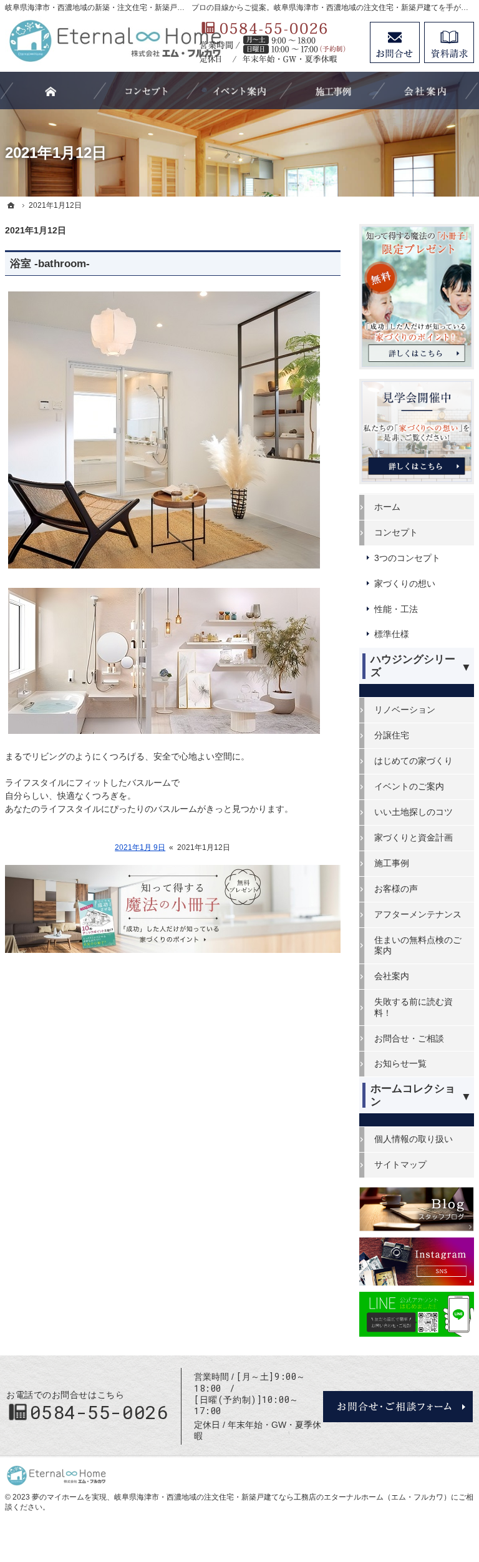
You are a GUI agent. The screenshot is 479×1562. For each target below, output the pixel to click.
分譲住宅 (391, 735)
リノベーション (404, 710)
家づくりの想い (404, 583)
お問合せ (395, 42)
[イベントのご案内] (239, 90)
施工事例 (391, 863)
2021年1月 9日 (140, 847)
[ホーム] (11, 205)
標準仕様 (391, 634)
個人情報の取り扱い (413, 1139)
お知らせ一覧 (400, 1063)
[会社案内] (425, 90)
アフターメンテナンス (418, 914)
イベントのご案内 (409, 786)
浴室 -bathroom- (50, 264)
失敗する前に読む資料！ (413, 1007)
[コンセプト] (146, 90)
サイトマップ (400, 1164)
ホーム (387, 507)
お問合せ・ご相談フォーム (398, 1406)
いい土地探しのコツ (413, 812)
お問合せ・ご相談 (409, 1038)
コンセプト (396, 532)
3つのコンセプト (407, 558)
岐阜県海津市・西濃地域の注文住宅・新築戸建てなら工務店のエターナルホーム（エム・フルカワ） (282, 1497)
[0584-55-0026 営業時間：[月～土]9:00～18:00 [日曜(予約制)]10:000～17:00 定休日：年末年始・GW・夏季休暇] (278, 42)
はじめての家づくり (413, 761)
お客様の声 (396, 889)
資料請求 (449, 42)
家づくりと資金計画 (413, 837)
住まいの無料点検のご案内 (418, 945)
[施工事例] (332, 90)
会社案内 (391, 976)
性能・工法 (396, 609)
